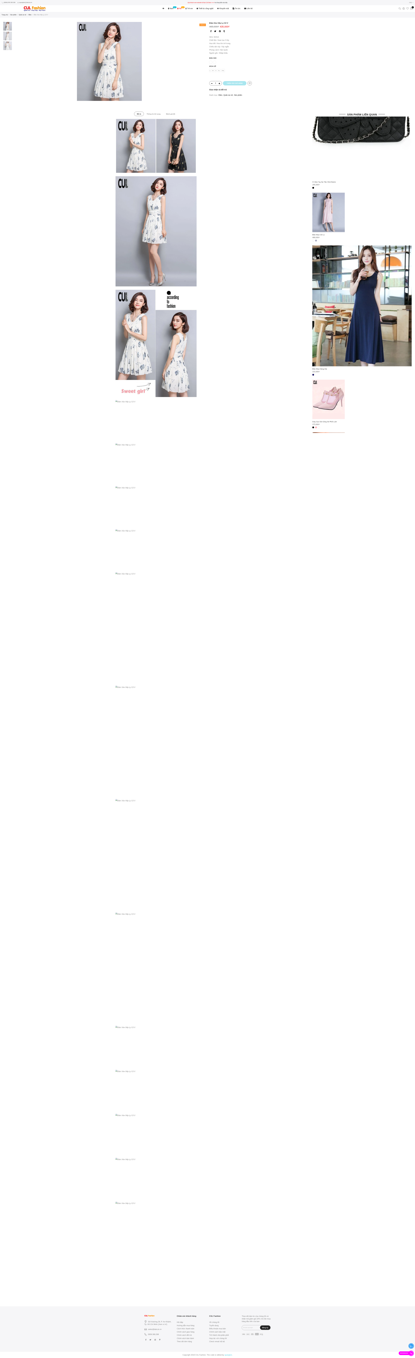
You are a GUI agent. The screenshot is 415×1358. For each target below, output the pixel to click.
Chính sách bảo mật (217, 1332)
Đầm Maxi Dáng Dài (319, 369)
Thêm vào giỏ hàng (235, 83)
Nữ (180, 8)
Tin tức (237, 8)
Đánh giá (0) (170, 114)
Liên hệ (249, 8)
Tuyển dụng (214, 1325)
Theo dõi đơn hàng (184, 1341)
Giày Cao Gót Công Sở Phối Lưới (324, 422)
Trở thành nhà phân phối (219, 1335)
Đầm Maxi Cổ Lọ (318, 235)
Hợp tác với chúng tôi (218, 1338)
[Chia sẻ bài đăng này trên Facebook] (210, 31)
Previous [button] (18, 61)
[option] (109, 61)
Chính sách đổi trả (184, 1335)
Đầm (30, 15)
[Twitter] (151, 1339)
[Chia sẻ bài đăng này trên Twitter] (215, 31)
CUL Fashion (200, 1355)
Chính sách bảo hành (185, 1338)
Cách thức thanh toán (185, 1329)
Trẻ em (190, 8)
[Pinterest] (160, 1339)
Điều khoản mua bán (217, 1329)
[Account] (403, 8)
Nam (171, 8)
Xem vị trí (163, 1324)
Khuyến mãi (224, 8)
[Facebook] (146, 1339)
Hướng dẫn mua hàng (185, 1325)
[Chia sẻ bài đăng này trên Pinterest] (220, 31)
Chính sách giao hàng (185, 1332)
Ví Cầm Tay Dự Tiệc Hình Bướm (324, 182)
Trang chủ (5, 15)
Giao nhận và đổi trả (218, 90)
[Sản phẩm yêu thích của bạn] (407, 8)
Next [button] (202, 61)
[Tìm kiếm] (400, 8)
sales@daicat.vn (154, 1329)
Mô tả (139, 114)
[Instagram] (155, 1339)
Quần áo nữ (22, 15)
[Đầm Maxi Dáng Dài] (362, 305)
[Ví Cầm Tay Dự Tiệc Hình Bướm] (362, 118)
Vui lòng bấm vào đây (221, 2)
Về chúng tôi (214, 1322)
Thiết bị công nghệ (205, 8)
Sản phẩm (13, 15)
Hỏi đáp (180, 1322)
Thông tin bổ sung (153, 114)
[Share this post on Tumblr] (224, 31)
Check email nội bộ (217, 1341)
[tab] (139, 114)
